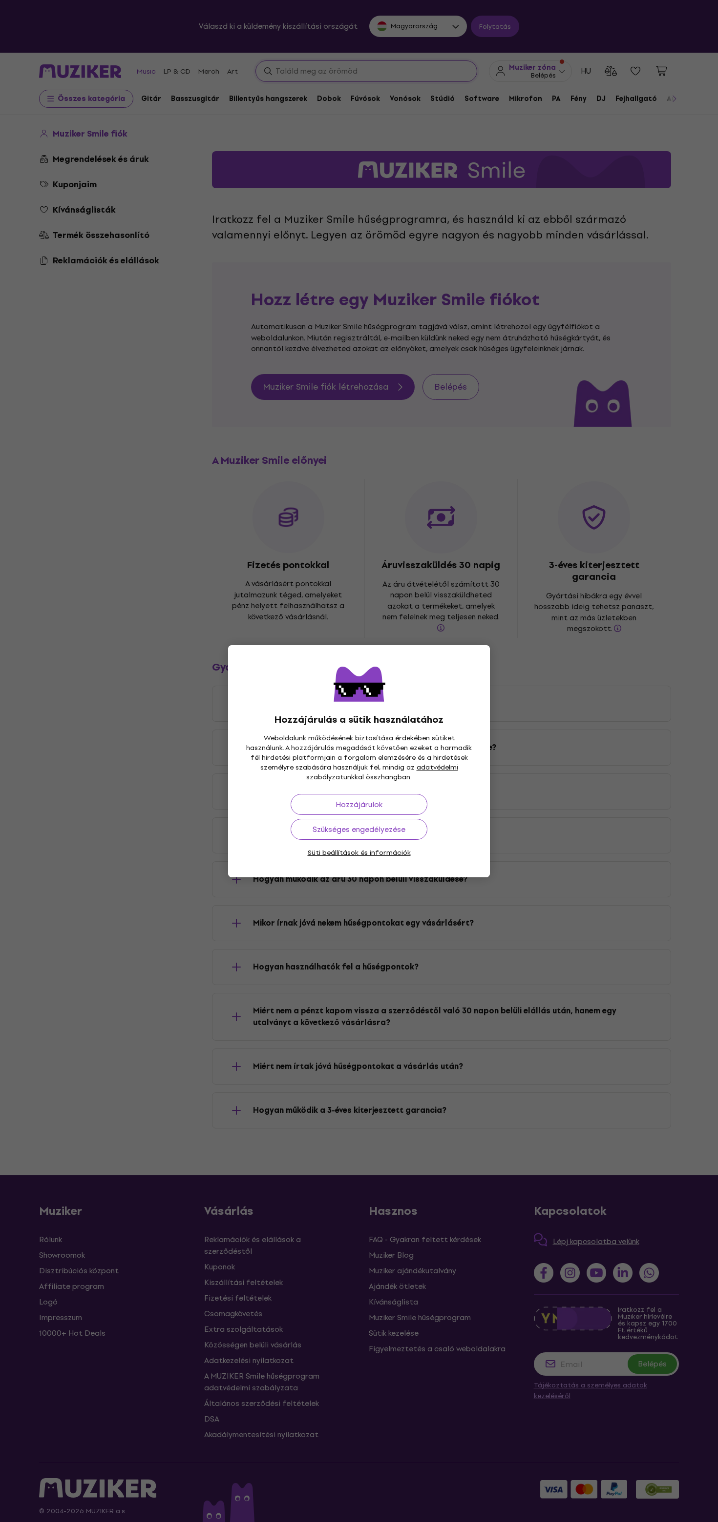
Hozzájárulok (359, 804)
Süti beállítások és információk (359, 853)
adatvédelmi (437, 767)
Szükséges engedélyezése (359, 829)
